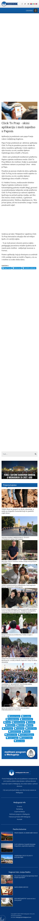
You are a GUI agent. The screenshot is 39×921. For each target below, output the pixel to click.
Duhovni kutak (15, 716)
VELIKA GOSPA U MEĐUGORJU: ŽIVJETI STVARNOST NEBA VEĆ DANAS (15, 538)
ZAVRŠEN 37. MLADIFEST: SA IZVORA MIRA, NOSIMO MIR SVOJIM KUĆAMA (17, 685)
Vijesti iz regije (13, 738)
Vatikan (27, 732)
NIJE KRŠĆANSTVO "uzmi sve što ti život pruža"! (24, 899)
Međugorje (11, 725)
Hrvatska (31, 722)
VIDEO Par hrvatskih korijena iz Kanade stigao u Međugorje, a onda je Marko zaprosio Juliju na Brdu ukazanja (19, 660)
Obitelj (30, 725)
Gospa (8, 722)
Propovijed (20, 729)
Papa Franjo (7, 268)
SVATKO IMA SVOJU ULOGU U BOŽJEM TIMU (23, 856)
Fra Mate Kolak (27, 719)
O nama (19, 806)
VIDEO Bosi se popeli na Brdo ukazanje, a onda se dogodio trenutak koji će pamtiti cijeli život (18, 511)
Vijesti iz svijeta (27, 738)
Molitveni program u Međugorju (19, 814)
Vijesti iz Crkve (11, 735)
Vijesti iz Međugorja (27, 735)
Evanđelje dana (13, 719)
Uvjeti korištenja (19, 812)
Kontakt (19, 819)
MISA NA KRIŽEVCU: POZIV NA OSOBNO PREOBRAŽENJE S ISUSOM (15, 709)
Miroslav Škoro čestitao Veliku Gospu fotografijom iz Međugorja (19, 562)
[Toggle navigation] (35, 10)
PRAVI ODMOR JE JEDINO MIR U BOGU (26, 833)
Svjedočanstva (15, 732)
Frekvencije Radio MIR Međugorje (19, 817)
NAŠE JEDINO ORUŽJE (21, 887)
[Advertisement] (19, 35)
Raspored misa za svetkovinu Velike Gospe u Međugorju (17, 635)
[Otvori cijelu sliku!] (19, 110)
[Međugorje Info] (10, 4)
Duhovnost (18, 268)
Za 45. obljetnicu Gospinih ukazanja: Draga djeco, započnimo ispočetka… (25, 845)
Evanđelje (27, 716)
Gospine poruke (19, 722)
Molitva (21, 725)
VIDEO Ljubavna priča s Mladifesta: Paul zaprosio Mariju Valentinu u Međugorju (19, 586)
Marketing (19, 809)
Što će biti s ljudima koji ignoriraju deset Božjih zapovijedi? (26, 876)
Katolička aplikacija (29, 268)
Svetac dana (32, 729)
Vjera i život (20, 741)
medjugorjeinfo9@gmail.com (23, 917)
